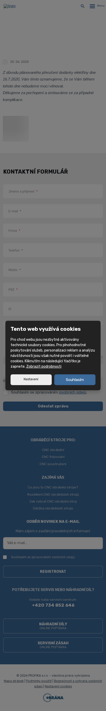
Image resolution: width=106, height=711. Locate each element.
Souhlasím (75, 379)
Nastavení (31, 379)
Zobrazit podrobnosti (43, 366)
